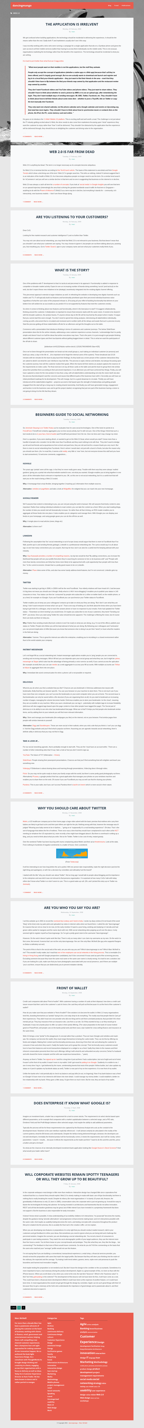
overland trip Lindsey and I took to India (68, 921)
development (85, 1346)
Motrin (25, 821)
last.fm (75, 785)
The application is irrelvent (72, 24)
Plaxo (34, 570)
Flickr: (25, 773)
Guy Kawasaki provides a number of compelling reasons (48, 556)
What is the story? (72, 270)
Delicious (28, 682)
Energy (50, 1348)
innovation (51, 1365)
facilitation (95, 1346)
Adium (27, 668)
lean (98, 1357)
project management (55, 1385)
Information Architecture (57, 1362)
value (88, 1395)
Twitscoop (74, 862)
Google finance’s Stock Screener (104, 1148)
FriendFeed (27, 431)
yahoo (117, 658)
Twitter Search (50, 247)
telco (104, 1383)
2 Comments (27, 399)
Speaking (51, 1393)
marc (73, 31)
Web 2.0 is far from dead (72, 151)
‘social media (84, 184)
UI (99, 1387)
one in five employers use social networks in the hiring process (80, 952)
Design (50, 1343)
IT (87, 1357)
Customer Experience (56, 1340)
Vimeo (56, 755)
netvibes (35, 489)
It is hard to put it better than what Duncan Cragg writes (43, 61)
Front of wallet (72, 988)
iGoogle (27, 463)
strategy (97, 1383)
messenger (27, 661)
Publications (126, 5)
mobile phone (84, 1366)
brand (92, 1328)
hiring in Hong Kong (30, 955)
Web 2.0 (50, 1405)
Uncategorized (53, 1399)
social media (86, 1379)
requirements (98, 1376)
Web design (52, 1408)
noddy (65, 451)
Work (49, 1410)
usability (51, 1402)
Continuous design (54, 1334)
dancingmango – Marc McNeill (78, 1423)
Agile (49, 1323)
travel (49, 1396)
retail (49, 1388)
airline (89, 1324)
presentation (98, 1366)
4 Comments (27, 793)
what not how (95, 1398)
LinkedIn (27, 535)
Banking (50, 1329)
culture (50, 1337)
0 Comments (27, 136)
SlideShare (27, 760)
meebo (54, 665)
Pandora (26, 785)
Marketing (51, 1374)
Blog (109, 5)
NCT (116, 831)
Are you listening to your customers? (72, 217)
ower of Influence (47, 190)
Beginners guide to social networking (72, 414)
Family (50, 1354)
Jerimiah (26, 884)
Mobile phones (53, 1382)
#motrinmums (100, 842)
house (49, 1360)
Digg (34, 725)
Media (49, 1377)
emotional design (54, 1345)
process (105, 1366)
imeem (82, 785)
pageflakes (45, 489)
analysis (95, 1324)
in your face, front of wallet (46, 434)
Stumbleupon (45, 725)
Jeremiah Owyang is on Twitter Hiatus (39, 428)
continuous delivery (55, 1331)
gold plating (37, 1277)
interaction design (54, 1368)
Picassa (36, 776)
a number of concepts (61, 184)
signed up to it (51, 1059)
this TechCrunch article (66, 170)
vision (93, 1395)
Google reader (30, 498)
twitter (96, 1386)
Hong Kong (51, 1357)
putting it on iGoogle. (89, 1062)
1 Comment (27, 202)
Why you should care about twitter (72, 808)
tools (87, 1386)
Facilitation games (54, 1351)
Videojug (26, 768)
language (92, 1358)
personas (91, 1366)
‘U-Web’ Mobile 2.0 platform (54, 119)
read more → (39, 136)
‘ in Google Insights (96, 184)
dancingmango (22, 5)
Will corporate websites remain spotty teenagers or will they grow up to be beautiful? (72, 1176)
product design (86, 1369)
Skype (36, 661)
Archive (50, 1326)
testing (82, 1387)
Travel (116, 5)
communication (92, 1332)
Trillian (117, 665)
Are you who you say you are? (72, 907)
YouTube (26, 755)
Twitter (27, 582)
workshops (84, 1401)
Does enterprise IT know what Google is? (72, 1103)
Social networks (53, 1391)
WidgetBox (67, 489)
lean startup (52, 1371)
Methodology (52, 1379)
